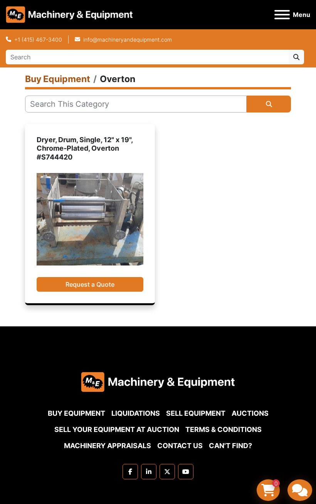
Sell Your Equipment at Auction (116, 429)
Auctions (250, 413)
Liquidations (135, 413)
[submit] (296, 57)
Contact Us (180, 446)
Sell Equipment (195, 413)
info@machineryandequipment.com (127, 39)
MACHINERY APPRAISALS (107, 446)
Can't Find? (230, 446)
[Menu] (282, 14)
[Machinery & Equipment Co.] (158, 381)
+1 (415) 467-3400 (38, 39)
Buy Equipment (76, 413)
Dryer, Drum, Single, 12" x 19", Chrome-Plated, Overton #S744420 (85, 148)
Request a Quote (90, 284)
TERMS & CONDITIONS (223, 429)
